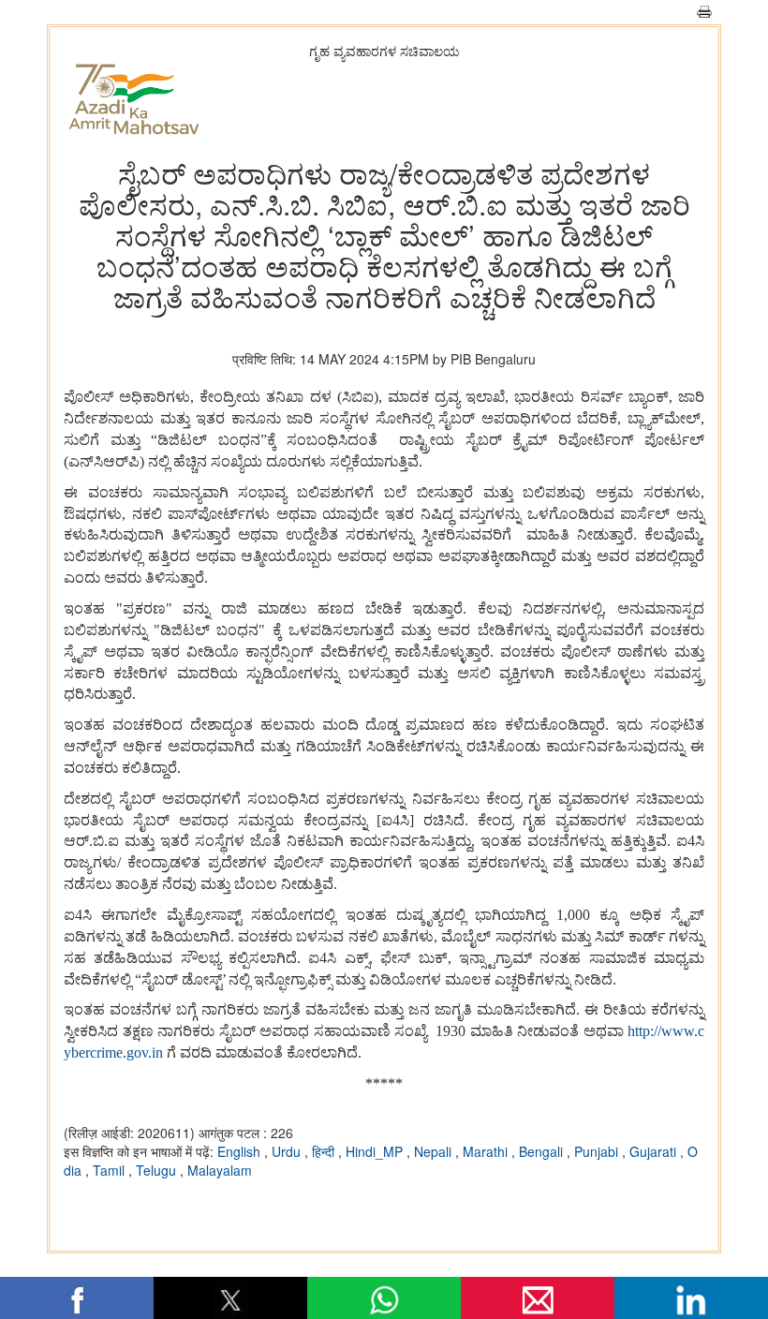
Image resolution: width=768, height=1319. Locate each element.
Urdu (288, 1151)
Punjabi (598, 1151)
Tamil (110, 1170)
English (240, 1151)
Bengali (543, 1151)
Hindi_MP (376, 1151)
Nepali (434, 1151)
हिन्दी (325, 1151)
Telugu (158, 1170)
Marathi (487, 1151)
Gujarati (654, 1151)
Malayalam (219, 1170)
